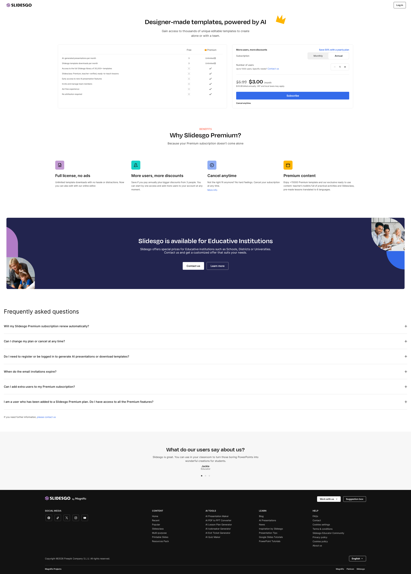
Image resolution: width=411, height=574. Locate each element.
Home (155, 516)
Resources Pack (160, 541)
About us (317, 545)
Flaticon (350, 569)
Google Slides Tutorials (271, 537)
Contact (317, 520)
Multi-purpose (159, 533)
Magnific (340, 569)
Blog (261, 516)
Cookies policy (320, 541)
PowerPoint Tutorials (269, 541)
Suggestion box (354, 499)
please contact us (46, 417)
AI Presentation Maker (217, 516)
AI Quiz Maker (213, 537)
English (356, 558)
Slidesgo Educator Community (328, 533)
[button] (201, 475)
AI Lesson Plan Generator (219, 524)
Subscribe (293, 95)
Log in (399, 5)
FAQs (315, 516)
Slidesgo (361, 569)
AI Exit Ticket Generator (218, 533)
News (262, 524)
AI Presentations (267, 520)
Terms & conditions (322, 529)
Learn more (217, 266)
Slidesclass (158, 528)
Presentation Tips (268, 533)
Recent (155, 520)
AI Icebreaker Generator (218, 528)
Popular (156, 524)
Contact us (273, 68)
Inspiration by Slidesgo (271, 528)
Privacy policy (320, 537)
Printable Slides (160, 537)
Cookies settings (321, 524)
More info (212, 190)
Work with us (327, 499)
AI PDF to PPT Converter (218, 520)
